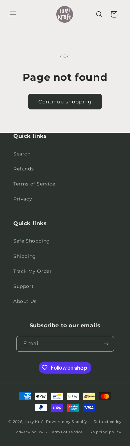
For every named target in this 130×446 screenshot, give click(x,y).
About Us (25, 301)
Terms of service (66, 432)
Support (23, 286)
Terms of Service (34, 184)
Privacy (22, 199)
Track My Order (32, 271)
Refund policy (108, 421)
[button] (13, 14)
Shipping (24, 256)
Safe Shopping (31, 241)
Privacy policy (29, 432)
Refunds (23, 169)
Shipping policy (105, 432)
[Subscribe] (106, 344)
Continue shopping (65, 101)
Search (22, 154)
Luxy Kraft (35, 421)
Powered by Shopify (66, 421)
